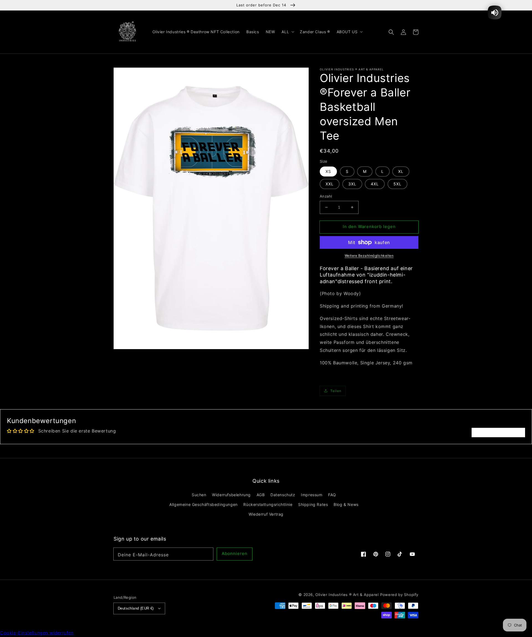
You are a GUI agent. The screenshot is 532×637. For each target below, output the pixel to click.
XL (400, 171)
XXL (330, 183)
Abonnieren (234, 553)
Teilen (335, 391)
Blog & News (346, 504)
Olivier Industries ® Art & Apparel (346, 594)
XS (328, 171)
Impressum (311, 494)
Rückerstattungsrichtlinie (267, 504)
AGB (261, 494)
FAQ (332, 494)
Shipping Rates (313, 504)
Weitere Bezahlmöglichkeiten (369, 256)
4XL (375, 183)
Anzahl (326, 196)
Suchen (199, 494)
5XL (397, 183)
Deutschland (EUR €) (136, 608)
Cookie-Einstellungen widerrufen (37, 633)
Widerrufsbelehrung (231, 494)
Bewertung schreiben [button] (498, 432)
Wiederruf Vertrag (266, 514)
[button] (391, 32)
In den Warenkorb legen (369, 226)
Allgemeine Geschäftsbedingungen (203, 504)
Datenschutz (282, 494)
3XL (352, 183)
